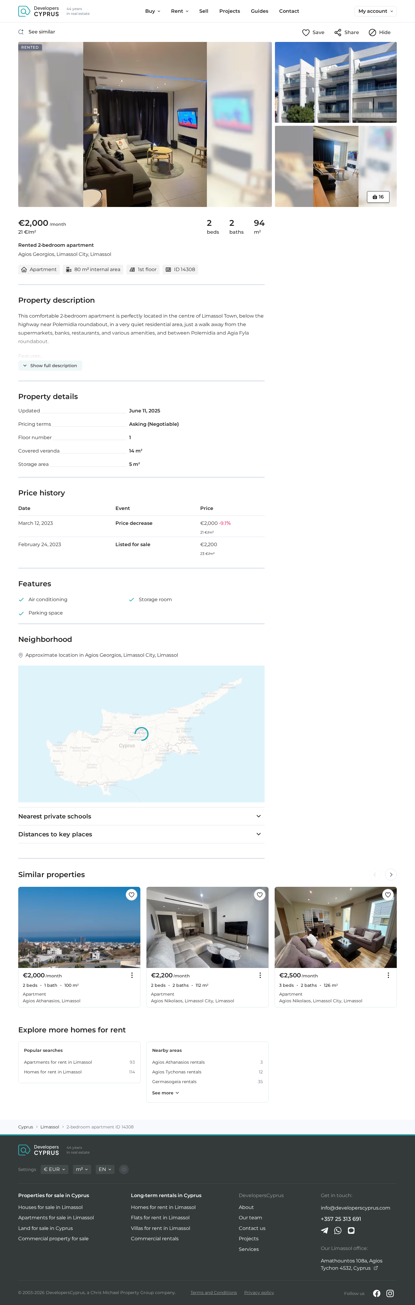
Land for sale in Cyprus (45, 1228)
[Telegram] (324, 1230)
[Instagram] (390, 1293)
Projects (249, 1238)
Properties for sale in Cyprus (53, 1195)
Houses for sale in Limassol (50, 1207)
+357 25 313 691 (341, 1219)
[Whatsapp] (338, 1230)
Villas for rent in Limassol (160, 1228)
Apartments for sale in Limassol (56, 1218)
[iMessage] (351, 1230)
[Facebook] (376, 1293)
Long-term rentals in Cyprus (166, 1195)
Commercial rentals (155, 1238)
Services (249, 1249)
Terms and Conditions (213, 1292)
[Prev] (26, 927)
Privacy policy (259, 1292)
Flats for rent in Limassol (160, 1218)
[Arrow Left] (375, 875)
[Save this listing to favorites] (131, 894)
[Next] (132, 927)
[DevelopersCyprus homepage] (38, 11)
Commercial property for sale (53, 1238)
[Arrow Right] (391, 875)
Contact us (252, 1228)
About (246, 1207)
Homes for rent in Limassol (163, 1207)
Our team (250, 1218)
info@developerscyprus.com (355, 1208)
